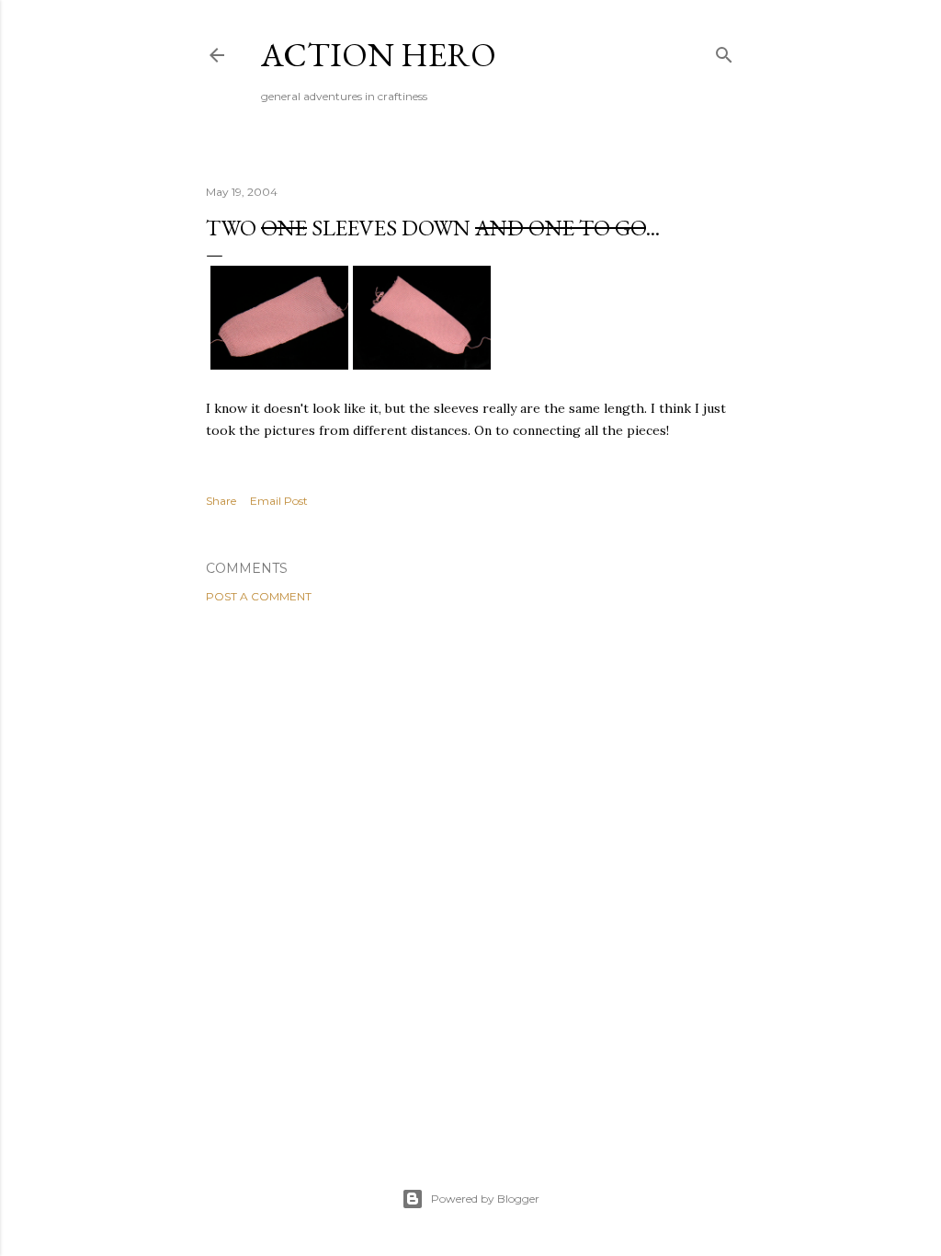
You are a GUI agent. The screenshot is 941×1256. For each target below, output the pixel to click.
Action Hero (378, 54)
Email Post (279, 501)
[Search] (724, 51)
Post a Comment (259, 596)
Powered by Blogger (485, 1198)
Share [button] (221, 501)
